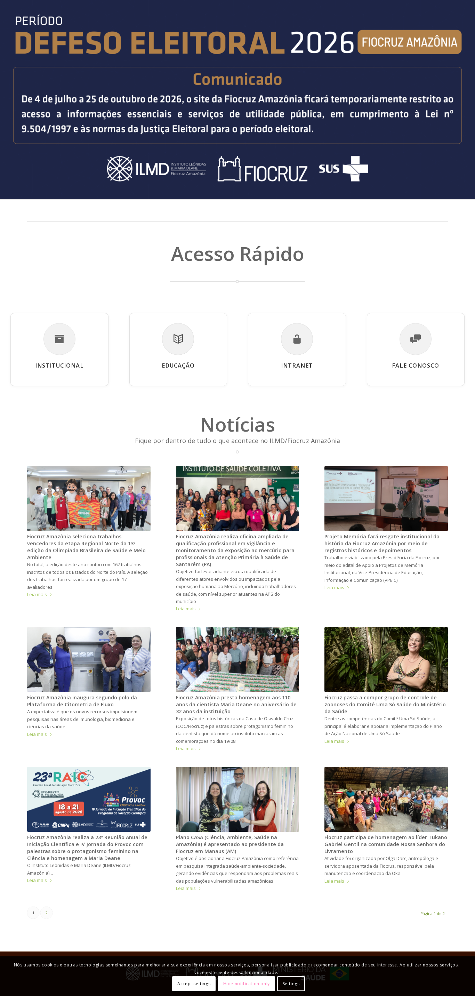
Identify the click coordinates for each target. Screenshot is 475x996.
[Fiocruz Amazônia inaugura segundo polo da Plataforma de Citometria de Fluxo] (89, 659)
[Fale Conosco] (416, 339)
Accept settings (193, 984)
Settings (291, 984)
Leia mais (37, 594)
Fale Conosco (415, 365)
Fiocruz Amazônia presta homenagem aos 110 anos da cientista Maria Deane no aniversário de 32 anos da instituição (236, 704)
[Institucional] (59, 339)
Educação (178, 365)
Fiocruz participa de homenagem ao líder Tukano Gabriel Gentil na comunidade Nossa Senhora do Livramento (385, 844)
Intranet (297, 365)
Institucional (59, 365)
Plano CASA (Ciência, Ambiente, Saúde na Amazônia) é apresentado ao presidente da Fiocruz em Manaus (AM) (230, 844)
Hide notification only (246, 984)
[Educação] (178, 339)
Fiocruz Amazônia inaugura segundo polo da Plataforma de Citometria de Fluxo (82, 701)
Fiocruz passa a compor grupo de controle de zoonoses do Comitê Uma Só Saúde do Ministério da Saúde (385, 704)
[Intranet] (297, 339)
